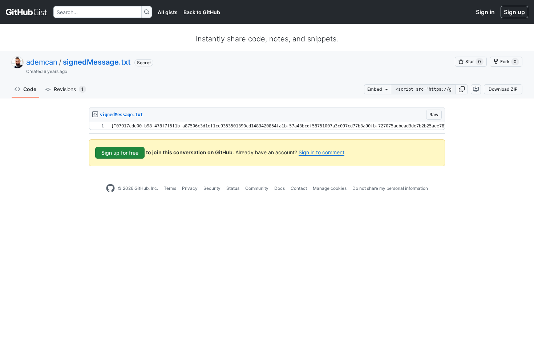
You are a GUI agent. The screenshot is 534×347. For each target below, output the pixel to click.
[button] (462, 89)
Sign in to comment (321, 152)
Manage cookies (330, 188)
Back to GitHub (201, 12)
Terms (170, 188)
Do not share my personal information (390, 188)
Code (29, 89)
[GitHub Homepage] (110, 188)
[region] (267, 126)
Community (256, 188)
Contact (299, 188)
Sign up (514, 12)
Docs (279, 188)
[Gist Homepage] (27, 12)
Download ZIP (503, 89)
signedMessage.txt (97, 62)
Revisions (69, 89)
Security (212, 188)
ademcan (41, 62)
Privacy (190, 188)
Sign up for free (119, 153)
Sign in (485, 12)
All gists (168, 12)
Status (232, 188)
